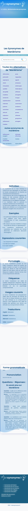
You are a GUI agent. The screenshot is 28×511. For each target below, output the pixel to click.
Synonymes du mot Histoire (11, 488)
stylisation (5, 115)
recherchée (6, 140)
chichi (4, 83)
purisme (5, 106)
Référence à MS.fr (6, 496)
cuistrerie (17, 100)
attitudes (17, 134)
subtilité (5, 89)
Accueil (5, 55)
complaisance (19, 109)
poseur (17, 112)
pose (16, 74)
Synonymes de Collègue (10, 490)
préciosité (5, 77)
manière (5, 124)
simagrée (17, 121)
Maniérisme (24, 55)
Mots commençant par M (14, 55)
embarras (18, 83)
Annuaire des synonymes (8, 494)
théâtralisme (18, 89)
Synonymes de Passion (10, 485)
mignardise (18, 77)
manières (5, 95)
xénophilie (5, 92)
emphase (5, 118)
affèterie (17, 115)
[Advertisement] (14, 32)
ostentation (18, 103)
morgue (17, 97)
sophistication (6, 100)
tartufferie (5, 109)
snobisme (18, 106)
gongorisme (18, 118)
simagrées (18, 95)
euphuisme (6, 80)
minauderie (6, 86)
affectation (6, 74)
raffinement (6, 121)
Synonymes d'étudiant (10, 491)
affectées (18, 136)
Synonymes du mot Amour (11, 486)
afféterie (17, 92)
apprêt (17, 80)
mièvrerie (5, 103)
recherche (5, 97)
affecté (5, 112)
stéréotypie (18, 86)
